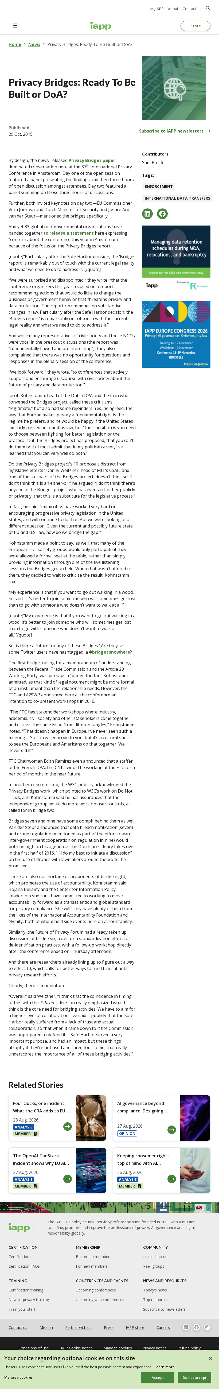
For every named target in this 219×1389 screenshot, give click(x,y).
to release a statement (69, 233)
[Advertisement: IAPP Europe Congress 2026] (176, 334)
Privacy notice (155, 1348)
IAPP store (135, 1327)
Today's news (155, 1290)
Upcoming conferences (96, 1290)
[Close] (210, 1358)
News (34, 44)
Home (15, 44)
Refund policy (189, 1348)
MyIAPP (157, 8)
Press (109, 1327)
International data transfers (177, 198)
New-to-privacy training (29, 1299)
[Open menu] (15, 26)
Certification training (26, 1290)
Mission (46, 1327)
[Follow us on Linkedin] (186, 1327)
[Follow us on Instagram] (207, 1327)
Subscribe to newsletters (164, 1309)
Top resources (155, 1299)
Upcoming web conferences (100, 1299)
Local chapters (156, 1256)
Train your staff (22, 1309)
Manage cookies (18, 1377)
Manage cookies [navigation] (117, 1348)
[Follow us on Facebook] (196, 1327)
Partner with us (78, 1327)
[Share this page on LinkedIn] (147, 213)
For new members (92, 1266)
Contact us (18, 1327)
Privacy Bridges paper (92, 160)
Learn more (164, 1366)
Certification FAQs (24, 1266)
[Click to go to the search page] (207, 8)
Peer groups (153, 1266)
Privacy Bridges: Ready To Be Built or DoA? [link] (89, 44)
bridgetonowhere (111, 652)
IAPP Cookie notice (76, 1348)
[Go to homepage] (100, 26)
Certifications (20, 1256)
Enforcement (159, 186)
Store (195, 25)
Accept (158, 1377)
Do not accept (194, 1377)
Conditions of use (33, 1348)
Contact (189, 8)
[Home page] (19, 1227)
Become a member (93, 1256)
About (173, 8)
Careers (163, 1327)
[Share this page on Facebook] (162, 213)
